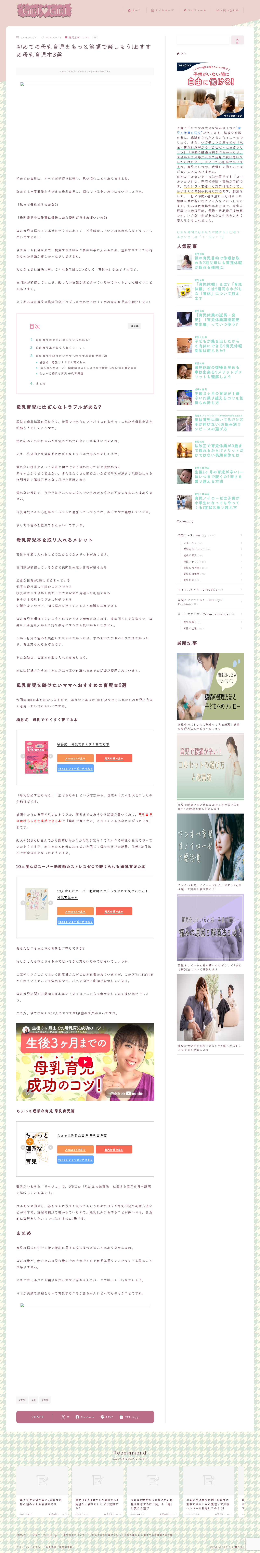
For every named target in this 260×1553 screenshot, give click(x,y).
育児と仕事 (192, 628)
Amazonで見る (75, 758)
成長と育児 (192, 555)
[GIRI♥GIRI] (44, 10)
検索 (237, 41)
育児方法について (79, 37)
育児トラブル (193, 561)
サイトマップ (164, 10)
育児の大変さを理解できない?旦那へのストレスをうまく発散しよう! (210, 1048)
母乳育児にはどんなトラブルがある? (63, 339)
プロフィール (196, 10)
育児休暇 (191, 622)
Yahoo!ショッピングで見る (75, 768)
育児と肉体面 (194, 573)
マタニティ (191, 543)
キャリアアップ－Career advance (206, 614)
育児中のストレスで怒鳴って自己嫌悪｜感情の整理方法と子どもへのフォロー (209, 726)
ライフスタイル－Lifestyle (200, 589)
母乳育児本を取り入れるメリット (60, 347)
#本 (34, 1400)
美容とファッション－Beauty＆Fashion (200, 602)
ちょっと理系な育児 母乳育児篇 (61, 373)
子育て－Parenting (196, 535)
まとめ (41, 383)
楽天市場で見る (114, 758)
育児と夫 (191, 579)
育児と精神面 (194, 567)
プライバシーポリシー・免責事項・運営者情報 (44, 1547)
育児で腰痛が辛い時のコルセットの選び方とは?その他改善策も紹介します (209, 807)
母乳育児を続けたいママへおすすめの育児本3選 (71, 355)
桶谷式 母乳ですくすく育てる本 (62, 362)
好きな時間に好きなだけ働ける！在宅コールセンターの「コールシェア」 (210, 234)
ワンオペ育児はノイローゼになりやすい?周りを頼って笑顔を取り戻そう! (210, 887)
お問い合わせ (229, 10)
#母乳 (45, 1400)
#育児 (22, 1400)
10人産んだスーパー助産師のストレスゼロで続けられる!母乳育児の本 (88, 368)
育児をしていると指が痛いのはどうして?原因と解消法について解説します (210, 967)
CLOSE (135, 326)
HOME (21, 1535)
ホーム (136, 10)
